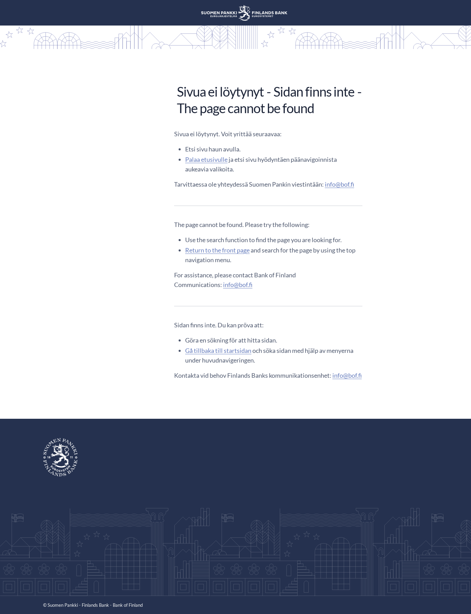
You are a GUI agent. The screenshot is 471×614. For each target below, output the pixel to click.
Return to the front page (217, 250)
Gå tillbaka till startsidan (218, 350)
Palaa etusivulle (206, 159)
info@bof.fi (339, 184)
